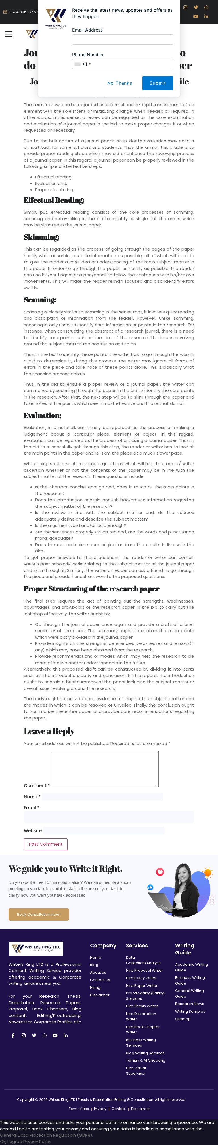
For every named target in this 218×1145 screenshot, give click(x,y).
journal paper (81, 124)
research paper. (118, 607)
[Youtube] (55, 1035)
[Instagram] (23, 1035)
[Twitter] (34, 1035)
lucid (101, 525)
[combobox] (82, 64)
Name (32, 797)
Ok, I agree (11, 1141)
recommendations (72, 656)
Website (33, 831)
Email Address (87, 30)
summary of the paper (101, 682)
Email (31, 808)
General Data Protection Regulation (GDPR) (46, 1135)
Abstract (58, 487)
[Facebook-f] (13, 1035)
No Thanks (119, 83)
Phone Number (88, 54)
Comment (37, 786)
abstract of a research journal (127, 331)
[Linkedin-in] (65, 1035)
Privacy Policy (37, 1141)
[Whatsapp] (44, 1035)
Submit (158, 83)
